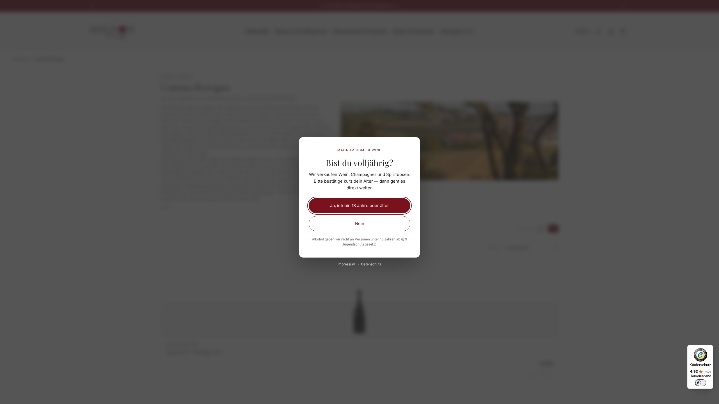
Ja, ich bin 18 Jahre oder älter (359, 205)
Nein (359, 223)
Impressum (346, 264)
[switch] (700, 382)
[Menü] (710, 348)
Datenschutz (371, 264)
